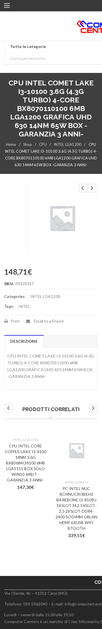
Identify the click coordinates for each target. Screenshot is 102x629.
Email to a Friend (48, 321)
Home (11, 144)
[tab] (23, 341)
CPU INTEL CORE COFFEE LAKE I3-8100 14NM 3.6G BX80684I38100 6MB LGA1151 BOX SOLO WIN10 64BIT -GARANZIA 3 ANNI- (25, 462)
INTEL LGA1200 (67, 144)
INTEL (24, 306)
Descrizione (24, 341)
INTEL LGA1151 (25, 439)
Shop (27, 144)
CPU (43, 144)
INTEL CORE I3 (76, 482)
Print (15, 321)
